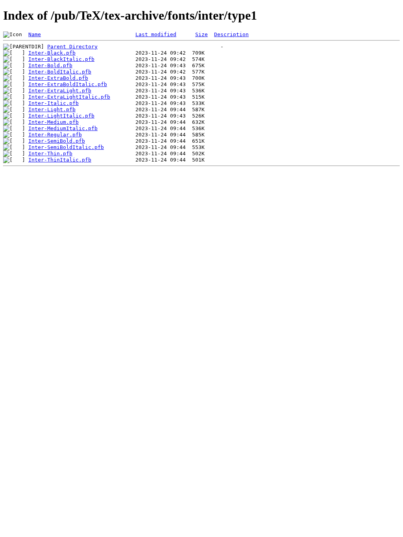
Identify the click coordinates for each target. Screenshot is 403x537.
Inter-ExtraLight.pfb (59, 91)
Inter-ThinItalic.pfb (59, 160)
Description (231, 34)
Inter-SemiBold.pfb (56, 141)
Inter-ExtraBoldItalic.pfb (67, 84)
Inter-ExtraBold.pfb (58, 78)
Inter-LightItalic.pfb (61, 116)
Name (34, 34)
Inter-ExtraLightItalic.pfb (69, 97)
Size (201, 34)
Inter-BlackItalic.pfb (61, 59)
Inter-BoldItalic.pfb (59, 72)
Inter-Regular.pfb (55, 135)
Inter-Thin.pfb (50, 153)
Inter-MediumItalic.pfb (63, 128)
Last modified (155, 34)
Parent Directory (72, 47)
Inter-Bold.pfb (50, 65)
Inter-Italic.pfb (53, 103)
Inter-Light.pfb (52, 109)
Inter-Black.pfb (52, 53)
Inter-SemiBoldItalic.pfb (66, 147)
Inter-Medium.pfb (53, 122)
